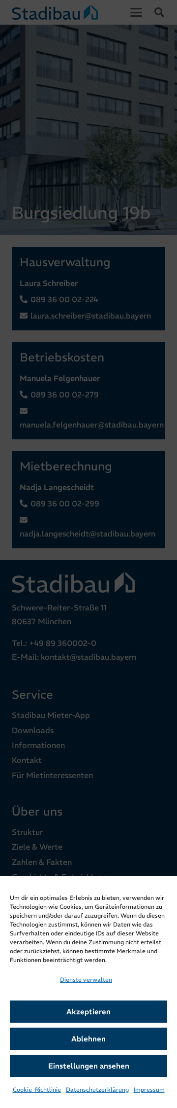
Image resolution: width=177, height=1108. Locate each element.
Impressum (149, 1089)
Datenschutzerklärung (97, 1089)
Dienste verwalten (86, 979)
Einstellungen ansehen (88, 1066)
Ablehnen (88, 1038)
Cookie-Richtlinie (37, 1089)
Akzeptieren (88, 1011)
